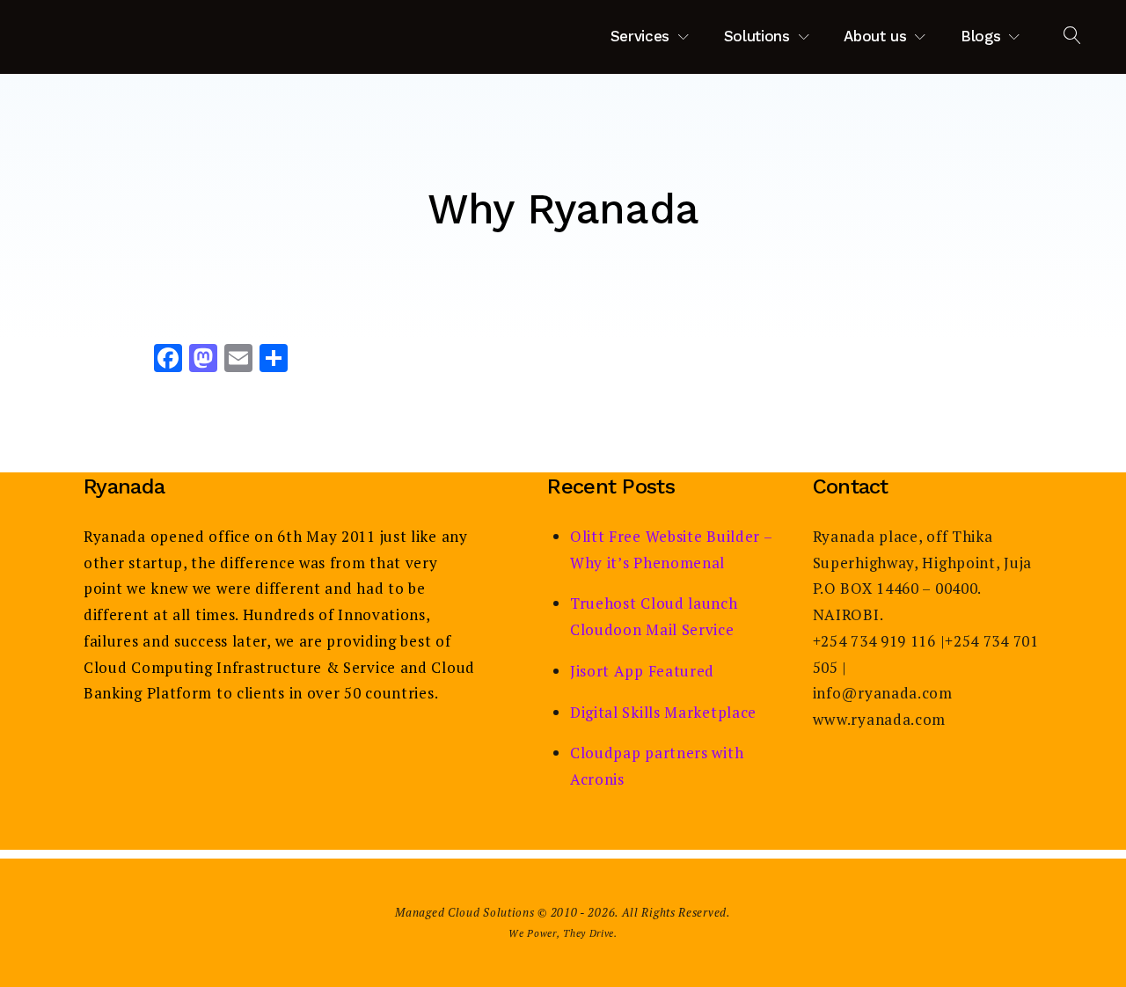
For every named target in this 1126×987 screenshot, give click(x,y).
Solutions (757, 36)
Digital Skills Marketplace (663, 712)
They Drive (588, 932)
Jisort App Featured (642, 671)
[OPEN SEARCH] (1073, 36)
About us (875, 36)
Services (640, 36)
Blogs (980, 36)
